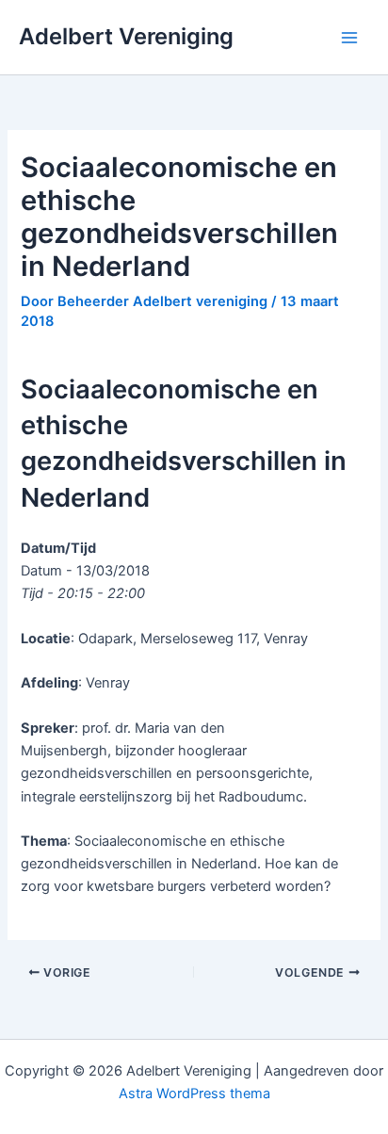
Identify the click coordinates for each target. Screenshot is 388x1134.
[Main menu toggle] (349, 37)
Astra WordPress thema (194, 1093)
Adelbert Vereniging (126, 36)
